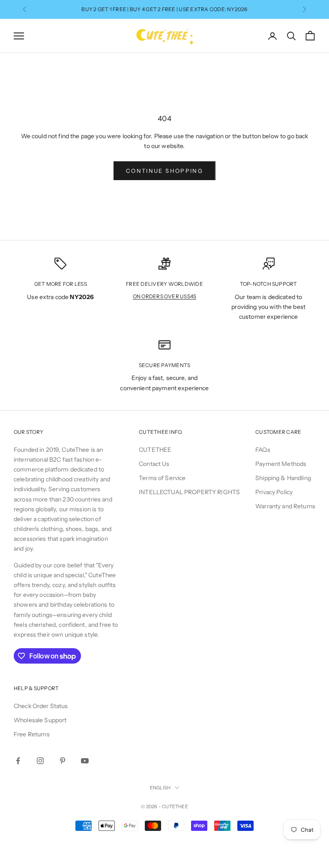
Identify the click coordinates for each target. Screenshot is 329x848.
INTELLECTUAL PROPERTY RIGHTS (189, 492)
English (160, 788)
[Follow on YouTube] (85, 760)
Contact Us (154, 464)
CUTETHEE (155, 450)
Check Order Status (41, 706)
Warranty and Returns (285, 506)
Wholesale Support (40, 720)
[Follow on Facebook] (18, 760)
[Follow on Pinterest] (62, 760)
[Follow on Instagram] (40, 760)
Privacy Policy (274, 492)
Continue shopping (164, 170)
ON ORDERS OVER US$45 (165, 296)
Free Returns (32, 734)
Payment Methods (280, 464)
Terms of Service (162, 478)
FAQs (262, 450)
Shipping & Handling (283, 478)
